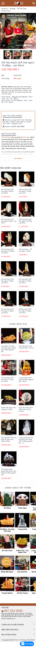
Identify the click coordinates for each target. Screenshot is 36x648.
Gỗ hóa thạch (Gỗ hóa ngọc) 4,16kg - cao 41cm (25, 281)
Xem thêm (17, 158)
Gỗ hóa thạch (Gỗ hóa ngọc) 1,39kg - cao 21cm (25, 191)
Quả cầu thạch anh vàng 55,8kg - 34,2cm (26, 347)
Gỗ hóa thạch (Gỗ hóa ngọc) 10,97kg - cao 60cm (26, 221)
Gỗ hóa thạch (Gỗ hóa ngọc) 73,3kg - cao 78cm (7, 379)
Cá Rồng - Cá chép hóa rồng (7, 530)
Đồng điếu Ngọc (7, 572)
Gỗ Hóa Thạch (5, 11)
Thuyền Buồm (7, 593)
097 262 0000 (18, 126)
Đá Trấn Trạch (22, 8)
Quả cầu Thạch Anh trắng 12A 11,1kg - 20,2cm (26, 409)
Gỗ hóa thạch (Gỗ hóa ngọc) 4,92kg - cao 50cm (7, 311)
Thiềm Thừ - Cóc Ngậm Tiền (22, 551)
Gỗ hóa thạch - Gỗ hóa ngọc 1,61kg (25, 250)
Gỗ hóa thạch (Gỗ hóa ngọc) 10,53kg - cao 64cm (8, 251)
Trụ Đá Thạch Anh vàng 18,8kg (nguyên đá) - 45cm (26, 379)
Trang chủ (4, 8)
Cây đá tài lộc (22, 572)
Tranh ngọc (22, 508)
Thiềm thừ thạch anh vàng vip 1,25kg (8, 408)
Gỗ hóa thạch (6, 137)
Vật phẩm (13, 8)
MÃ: (3, 75)
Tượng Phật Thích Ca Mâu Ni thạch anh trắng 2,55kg (8, 439)
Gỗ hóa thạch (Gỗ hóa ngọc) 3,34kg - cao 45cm (7, 281)
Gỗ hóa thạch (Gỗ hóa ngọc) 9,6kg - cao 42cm (8, 221)
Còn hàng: (6, 78)
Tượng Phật (22, 529)
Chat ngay (29, 644)
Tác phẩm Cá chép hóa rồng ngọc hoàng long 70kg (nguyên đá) (8, 348)
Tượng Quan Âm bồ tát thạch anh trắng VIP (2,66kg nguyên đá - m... (26, 440)
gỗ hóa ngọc (25, 137)
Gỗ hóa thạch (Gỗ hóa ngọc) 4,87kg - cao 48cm (7, 191)
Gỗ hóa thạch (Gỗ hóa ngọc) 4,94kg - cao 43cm (25, 311)
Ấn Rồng (7, 508)
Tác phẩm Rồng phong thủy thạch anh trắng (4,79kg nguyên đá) (8, 471)
